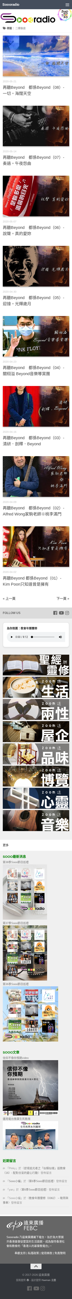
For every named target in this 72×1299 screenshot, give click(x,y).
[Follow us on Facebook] (55, 613)
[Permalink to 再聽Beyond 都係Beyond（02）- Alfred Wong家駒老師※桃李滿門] (36, 476)
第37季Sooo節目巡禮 (16, 923)
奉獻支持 (20, 1253)
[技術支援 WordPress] (27, 1280)
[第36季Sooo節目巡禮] (30, 1040)
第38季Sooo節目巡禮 (16, 862)
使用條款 (46, 1253)
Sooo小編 (15, 1181)
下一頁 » (62, 599)
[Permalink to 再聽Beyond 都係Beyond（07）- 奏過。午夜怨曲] (36, 126)
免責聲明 (60, 1253)
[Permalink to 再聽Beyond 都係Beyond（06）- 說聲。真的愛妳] (36, 196)
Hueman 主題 (49, 1280)
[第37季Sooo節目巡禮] (25, 979)
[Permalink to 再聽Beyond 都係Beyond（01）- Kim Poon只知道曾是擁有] (36, 546)
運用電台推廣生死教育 (16, 1118)
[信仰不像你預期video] (30, 1114)
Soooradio (10, 4)
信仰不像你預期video (16, 1057)
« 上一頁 (9, 599)
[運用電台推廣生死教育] (30, 1149)
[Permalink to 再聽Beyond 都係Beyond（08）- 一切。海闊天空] (36, 56)
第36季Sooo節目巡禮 (16, 984)
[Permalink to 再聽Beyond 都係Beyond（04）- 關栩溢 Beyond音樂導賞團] (36, 336)
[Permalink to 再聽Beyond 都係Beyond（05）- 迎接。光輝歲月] (36, 266)
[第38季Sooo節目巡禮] (25, 918)
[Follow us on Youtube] (61, 613)
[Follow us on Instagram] (67, 613)
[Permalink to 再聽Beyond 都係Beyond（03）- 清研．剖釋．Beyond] (36, 406)
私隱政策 (33, 1253)
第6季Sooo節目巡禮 (41, 1181)
